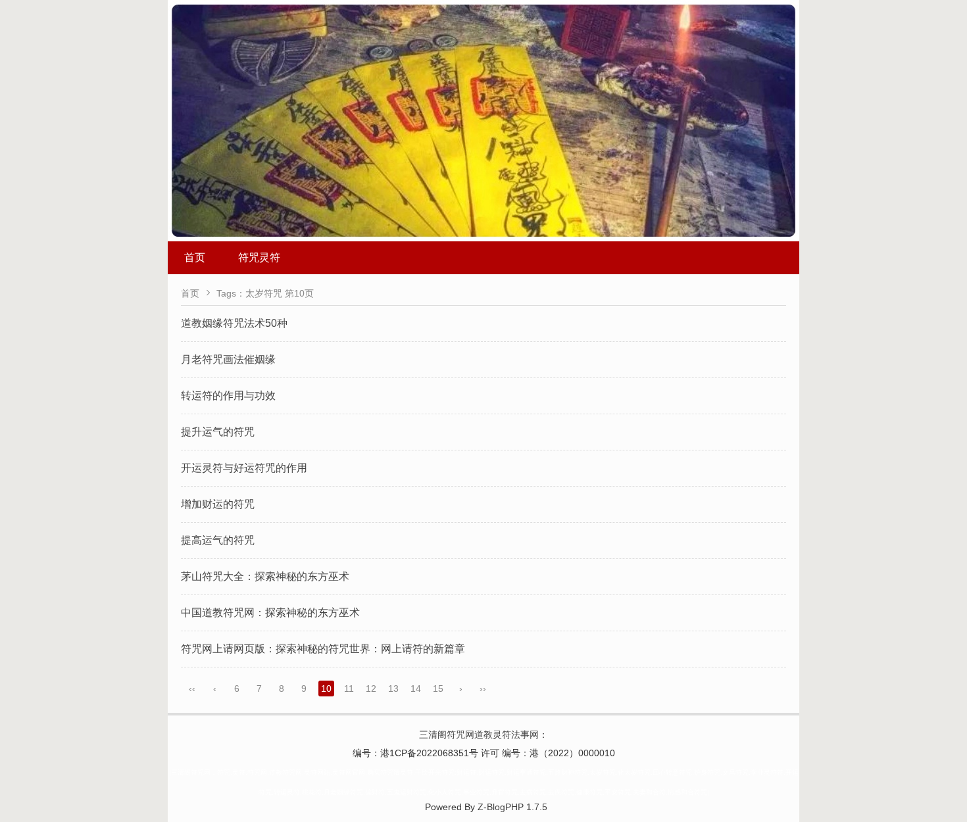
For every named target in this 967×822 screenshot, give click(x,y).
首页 (194, 257)
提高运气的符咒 (218, 540)
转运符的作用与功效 (228, 395)
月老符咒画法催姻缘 (228, 359)
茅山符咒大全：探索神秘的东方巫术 (265, 576)
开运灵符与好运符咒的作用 (244, 467)
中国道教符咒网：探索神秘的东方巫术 (270, 612)
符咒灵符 (259, 257)
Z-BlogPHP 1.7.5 (512, 807)
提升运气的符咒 (218, 431)
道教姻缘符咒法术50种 (234, 323)
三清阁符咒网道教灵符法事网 (479, 734)
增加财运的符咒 (218, 504)
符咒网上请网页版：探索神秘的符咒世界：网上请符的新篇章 (323, 648)
